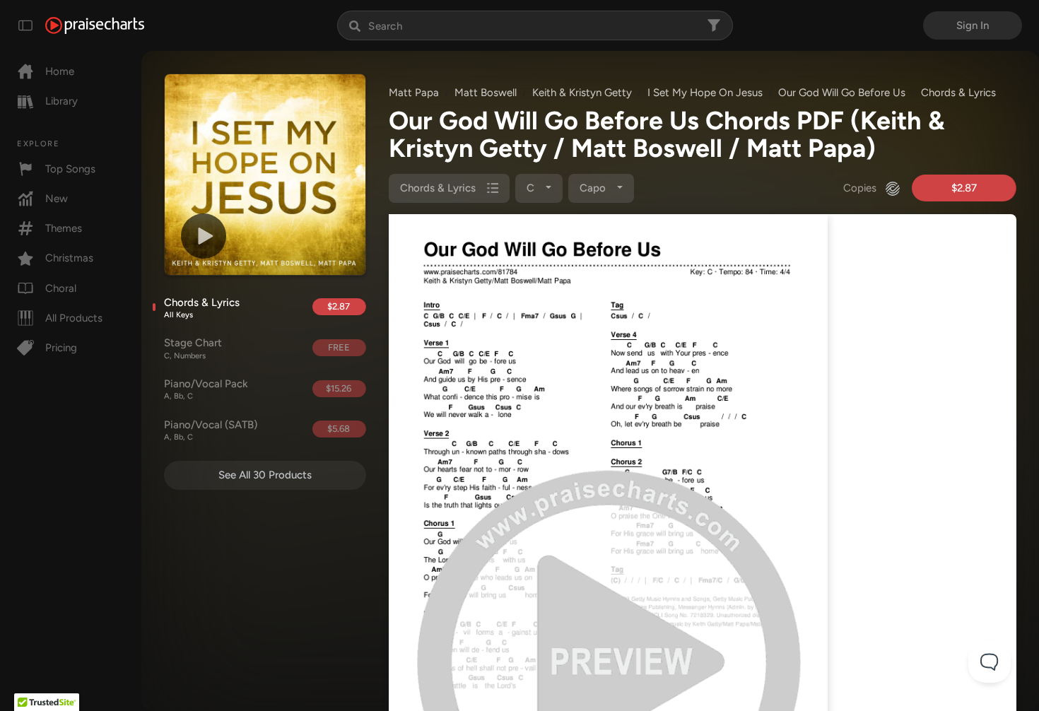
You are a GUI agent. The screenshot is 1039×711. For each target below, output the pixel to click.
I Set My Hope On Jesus (705, 92)
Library (61, 101)
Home (59, 71)
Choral (60, 288)
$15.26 (338, 388)
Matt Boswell (485, 92)
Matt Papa (414, 92)
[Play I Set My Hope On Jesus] (203, 236)
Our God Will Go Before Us (841, 92)
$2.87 (338, 306)
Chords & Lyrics (202, 308)
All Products (73, 318)
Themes (63, 228)
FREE (339, 347)
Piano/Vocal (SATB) (210, 430)
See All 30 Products (265, 475)
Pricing (61, 347)
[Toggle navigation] (25, 25)
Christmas (69, 258)
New (56, 198)
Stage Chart (193, 348)
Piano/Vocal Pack (206, 389)
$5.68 (338, 428)
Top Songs (70, 169)
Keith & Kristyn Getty (582, 92)
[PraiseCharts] (94, 25)
